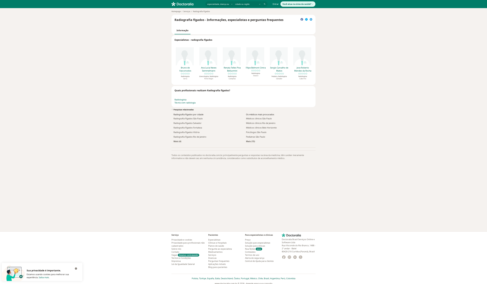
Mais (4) (177, 141)
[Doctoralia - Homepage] (187, 3)
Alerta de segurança (254, 258)
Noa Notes (253, 248)
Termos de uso (252, 255)
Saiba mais (44, 277)
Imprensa (176, 261)
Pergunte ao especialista (220, 248)
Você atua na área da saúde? (296, 4)
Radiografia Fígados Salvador (187, 123)
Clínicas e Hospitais (217, 242)
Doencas (212, 258)
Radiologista (180, 99)
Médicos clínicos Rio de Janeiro (260, 123)
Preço (248, 239)
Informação (182, 30)
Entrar (276, 4)
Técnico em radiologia (185, 102)
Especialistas (214, 239)
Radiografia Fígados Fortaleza (187, 127)
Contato (175, 252)
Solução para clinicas (255, 245)
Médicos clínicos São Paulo (259, 118)
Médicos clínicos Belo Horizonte (261, 127)
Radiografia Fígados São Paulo (188, 118)
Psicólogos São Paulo (256, 132)
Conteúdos (250, 252)
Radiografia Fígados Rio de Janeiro (189, 136)
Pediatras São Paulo (255, 136)
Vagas (184, 255)
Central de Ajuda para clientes (259, 261)
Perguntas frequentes (218, 261)
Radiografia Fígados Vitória (186, 132)
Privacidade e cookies (181, 239)
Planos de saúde (216, 245)
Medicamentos (215, 252)
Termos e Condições (181, 258)
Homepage (176, 11)
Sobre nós (176, 248)
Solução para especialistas (257, 242)
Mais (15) (250, 141)
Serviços (186, 11)
